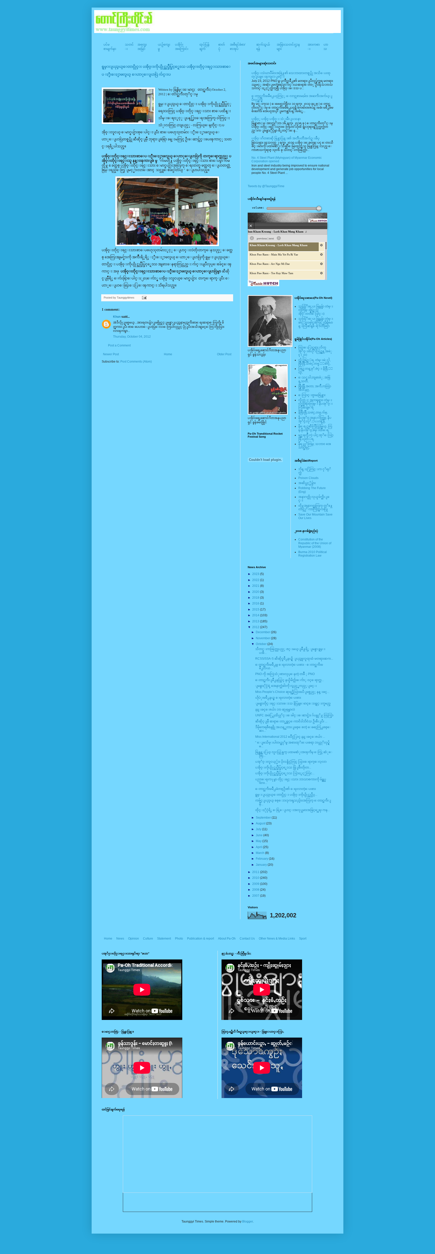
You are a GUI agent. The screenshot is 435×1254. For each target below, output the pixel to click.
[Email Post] (144, 297)
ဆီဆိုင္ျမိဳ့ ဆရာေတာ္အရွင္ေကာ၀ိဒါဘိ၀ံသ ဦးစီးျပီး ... (291, 721)
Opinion (133, 938)
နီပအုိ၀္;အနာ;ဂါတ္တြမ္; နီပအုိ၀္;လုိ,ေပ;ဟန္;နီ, (314, 419)
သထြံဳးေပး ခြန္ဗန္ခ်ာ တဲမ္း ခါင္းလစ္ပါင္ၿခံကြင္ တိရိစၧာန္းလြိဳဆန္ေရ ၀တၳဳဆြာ (315, 322)
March (260, 853)
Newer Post (111, 354)
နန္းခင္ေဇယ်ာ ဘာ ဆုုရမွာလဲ (275, 709)
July (259, 829)
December (263, 632)
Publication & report (200, 938)
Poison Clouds (308, 478)
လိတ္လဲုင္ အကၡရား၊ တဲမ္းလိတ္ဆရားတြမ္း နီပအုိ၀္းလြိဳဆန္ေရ (315, 403)
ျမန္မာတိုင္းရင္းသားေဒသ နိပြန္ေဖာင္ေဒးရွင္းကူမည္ (293, 703)
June (259, 835)
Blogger (247, 1221)
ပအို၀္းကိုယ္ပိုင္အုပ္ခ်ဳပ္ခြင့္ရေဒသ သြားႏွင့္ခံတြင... (284, 773)
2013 (256, 621)
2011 (256, 872)
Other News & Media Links (277, 938)
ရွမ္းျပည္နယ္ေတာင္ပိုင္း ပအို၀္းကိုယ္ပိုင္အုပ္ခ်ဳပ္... (286, 794)
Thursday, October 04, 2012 (132, 336)
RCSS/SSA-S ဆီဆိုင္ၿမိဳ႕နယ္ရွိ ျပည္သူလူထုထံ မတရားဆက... (294, 658)
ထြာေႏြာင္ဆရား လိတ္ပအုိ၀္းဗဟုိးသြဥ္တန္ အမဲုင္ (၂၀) (315, 351)
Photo (179, 938)
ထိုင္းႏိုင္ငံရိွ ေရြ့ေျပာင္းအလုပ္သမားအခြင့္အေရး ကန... (292, 810)
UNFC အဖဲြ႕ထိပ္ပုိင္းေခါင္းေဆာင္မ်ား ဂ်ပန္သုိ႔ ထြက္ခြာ (294, 715)
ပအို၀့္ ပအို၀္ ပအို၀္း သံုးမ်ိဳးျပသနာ (276, 119)
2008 (256, 889)
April (259, 847)
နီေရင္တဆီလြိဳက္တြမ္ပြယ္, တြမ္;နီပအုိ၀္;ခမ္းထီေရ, (315, 428)
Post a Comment (119, 345)
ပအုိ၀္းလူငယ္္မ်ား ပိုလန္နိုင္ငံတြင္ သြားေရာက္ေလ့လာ (291, 761)
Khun (117, 316)
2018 (256, 597)
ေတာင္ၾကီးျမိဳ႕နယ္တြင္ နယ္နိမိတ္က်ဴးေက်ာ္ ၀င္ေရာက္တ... (289, 680)
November (263, 638)
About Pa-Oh (227, 938)
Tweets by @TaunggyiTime (266, 186)
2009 (256, 884)
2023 (256, 574)
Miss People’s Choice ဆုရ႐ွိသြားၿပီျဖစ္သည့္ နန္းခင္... (292, 692)
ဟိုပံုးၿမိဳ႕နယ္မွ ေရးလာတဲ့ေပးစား (278, 697)
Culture (148, 938)
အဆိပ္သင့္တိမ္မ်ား (307, 483)
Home (168, 354)
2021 (256, 586)
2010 (256, 878)
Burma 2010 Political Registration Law (312, 553)
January (262, 864)
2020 (256, 592)
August (261, 823)
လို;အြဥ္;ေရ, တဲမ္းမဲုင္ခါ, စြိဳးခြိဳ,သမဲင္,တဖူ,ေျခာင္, (314, 361)
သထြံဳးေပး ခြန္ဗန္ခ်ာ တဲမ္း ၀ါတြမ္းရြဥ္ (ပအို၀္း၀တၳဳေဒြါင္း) (315, 310)
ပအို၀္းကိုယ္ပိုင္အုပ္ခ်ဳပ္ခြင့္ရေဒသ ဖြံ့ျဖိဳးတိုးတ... (283, 767)
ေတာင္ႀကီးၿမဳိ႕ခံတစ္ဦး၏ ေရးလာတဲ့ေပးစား (285, 789)
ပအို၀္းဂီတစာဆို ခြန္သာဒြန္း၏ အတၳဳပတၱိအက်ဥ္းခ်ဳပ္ (285, 138)
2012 (256, 627)
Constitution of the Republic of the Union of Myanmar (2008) (314, 543)
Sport (302, 938)
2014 (256, 615)
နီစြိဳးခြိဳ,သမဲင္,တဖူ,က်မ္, (313, 412)
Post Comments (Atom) (136, 361)
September (264, 817)
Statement (164, 938)
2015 (256, 609)
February (262, 858)
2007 (256, 895)
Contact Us (247, 938)
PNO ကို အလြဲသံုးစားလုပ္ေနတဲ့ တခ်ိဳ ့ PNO (285, 674)
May (259, 841)
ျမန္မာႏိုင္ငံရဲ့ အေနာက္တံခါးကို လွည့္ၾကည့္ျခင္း (286, 686)
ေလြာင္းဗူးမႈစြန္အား (311, 395)
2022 (256, 580)
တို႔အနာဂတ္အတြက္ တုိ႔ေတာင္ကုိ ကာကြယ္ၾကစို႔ (315, 507)
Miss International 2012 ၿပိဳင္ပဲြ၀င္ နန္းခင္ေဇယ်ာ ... (290, 736)
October (261, 644)
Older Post (224, 354)
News (120, 938)
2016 (256, 603)
